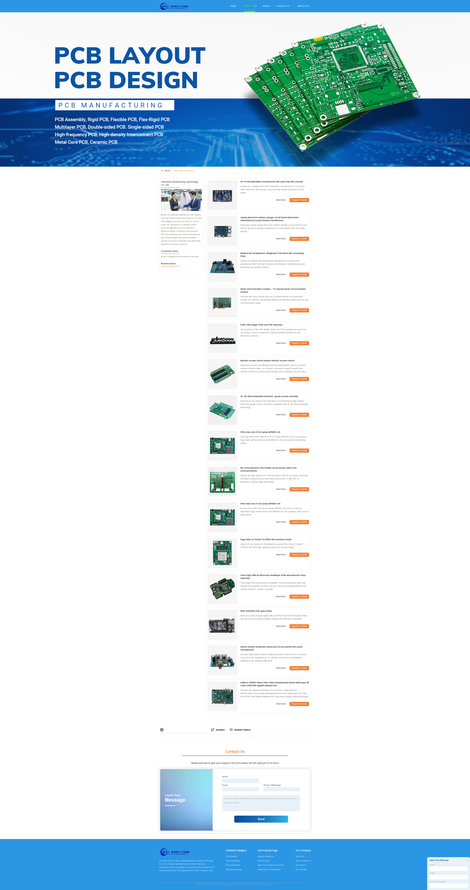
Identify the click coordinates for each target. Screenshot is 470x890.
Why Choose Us (303, 860)
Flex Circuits (264, 860)
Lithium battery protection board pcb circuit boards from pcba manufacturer (271, 648)
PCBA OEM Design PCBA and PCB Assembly (261, 324)
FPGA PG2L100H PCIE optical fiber (256, 611)
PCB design (231, 856)
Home (233, 6)
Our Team (301, 865)
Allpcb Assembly (266, 856)
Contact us (282, 6)
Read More (281, 200)
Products (249, 6)
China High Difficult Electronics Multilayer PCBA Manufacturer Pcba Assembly (273, 577)
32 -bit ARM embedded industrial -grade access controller (269, 396)
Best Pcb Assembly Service (271, 865)
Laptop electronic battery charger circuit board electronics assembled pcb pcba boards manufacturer (269, 219)
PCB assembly (233, 860)
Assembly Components (269, 869)
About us (302, 6)
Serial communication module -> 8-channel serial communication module (273, 290)
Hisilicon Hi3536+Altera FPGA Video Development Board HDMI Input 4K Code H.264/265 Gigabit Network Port (274, 684)
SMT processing (233, 869)
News (265, 6)
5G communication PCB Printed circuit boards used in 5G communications (268, 469)
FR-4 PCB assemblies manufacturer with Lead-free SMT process (271, 181)
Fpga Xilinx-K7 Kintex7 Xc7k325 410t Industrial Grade (265, 539)
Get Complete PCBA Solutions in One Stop (180, 256)
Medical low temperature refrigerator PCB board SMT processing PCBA (272, 255)
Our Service (301, 869)
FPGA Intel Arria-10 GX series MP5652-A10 (260, 432)
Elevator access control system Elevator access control (267, 360)
